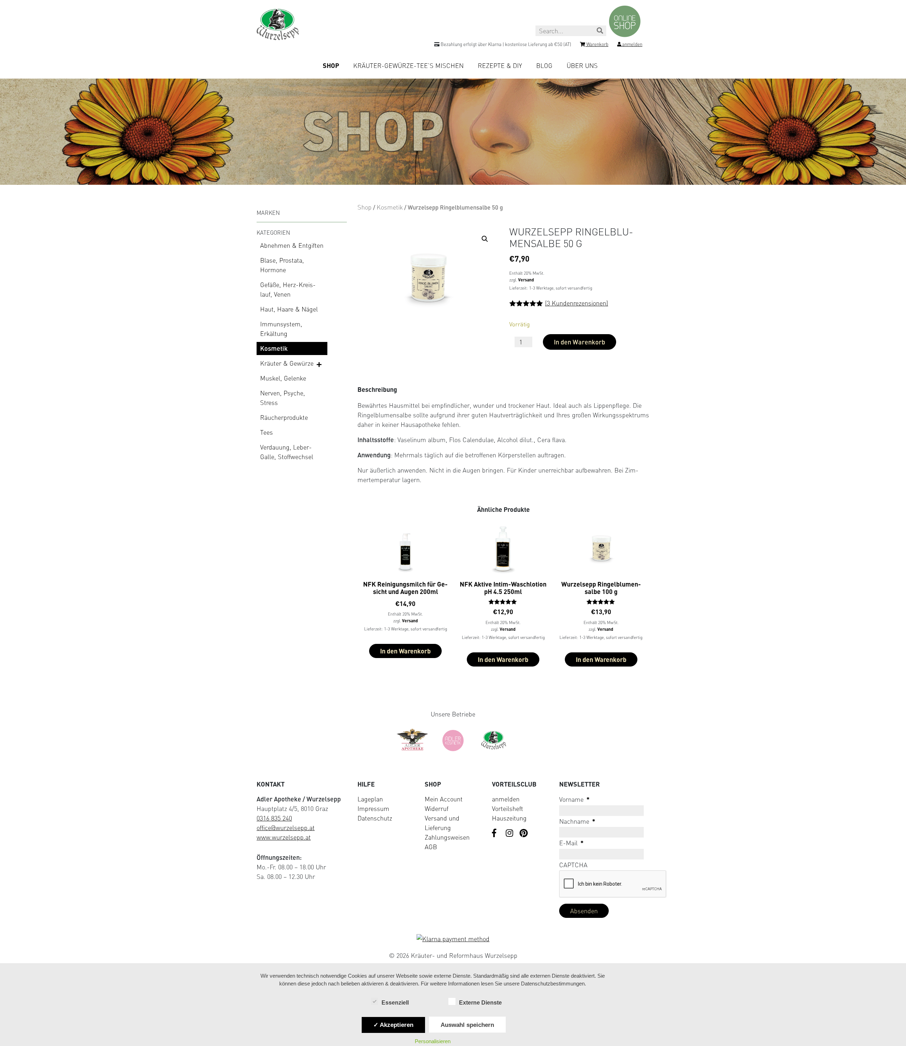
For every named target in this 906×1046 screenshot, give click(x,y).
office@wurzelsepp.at (286, 827)
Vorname (574, 799)
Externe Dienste (480, 1003)
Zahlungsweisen (447, 837)
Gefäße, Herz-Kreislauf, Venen (288, 289)
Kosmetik (274, 348)
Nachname (577, 821)
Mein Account (444, 799)
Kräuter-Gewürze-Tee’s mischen (408, 65)
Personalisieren (433, 1041)
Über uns (582, 65)
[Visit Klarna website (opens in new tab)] (453, 939)
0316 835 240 (274, 818)
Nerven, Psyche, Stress (282, 397)
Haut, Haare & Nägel (289, 309)
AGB (431, 847)
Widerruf (436, 808)
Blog (544, 65)
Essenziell (395, 1003)
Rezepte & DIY (500, 65)
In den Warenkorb (579, 342)
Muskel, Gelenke (283, 378)
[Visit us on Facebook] (496, 834)
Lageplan (370, 799)
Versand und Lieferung (442, 822)
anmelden (506, 799)
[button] (484, 239)
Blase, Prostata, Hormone (282, 265)
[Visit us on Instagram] (510, 834)
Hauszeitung (509, 818)
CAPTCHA (573, 865)
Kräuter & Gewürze (287, 363)
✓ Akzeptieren (393, 1025)
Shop (331, 65)
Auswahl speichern (467, 1025)
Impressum (373, 808)
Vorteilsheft (507, 808)
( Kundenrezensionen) (576, 303)
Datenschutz (374, 818)
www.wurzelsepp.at (284, 837)
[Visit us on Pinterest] (524, 834)
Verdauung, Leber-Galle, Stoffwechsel (286, 452)
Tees (266, 432)
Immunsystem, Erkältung (281, 328)
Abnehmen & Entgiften (291, 245)
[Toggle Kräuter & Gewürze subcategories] (320, 364)
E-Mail (571, 843)
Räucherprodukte (284, 417)
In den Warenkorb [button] (405, 651)
